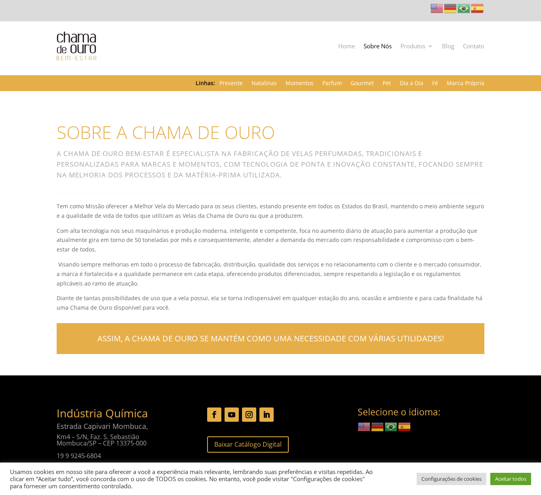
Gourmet (362, 83)
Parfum (332, 83)
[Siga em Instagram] (249, 414)
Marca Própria (465, 83)
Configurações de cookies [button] (451, 478)
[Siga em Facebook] (214, 414)
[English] (437, 7)
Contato (473, 46)
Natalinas (264, 83)
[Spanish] (477, 7)
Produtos (412, 46)
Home (346, 46)
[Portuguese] (464, 7)
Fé (435, 83)
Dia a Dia (411, 83)
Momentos (300, 83)
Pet (387, 83)
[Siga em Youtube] (232, 414)
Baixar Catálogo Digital (248, 444)
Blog (448, 46)
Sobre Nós (378, 46)
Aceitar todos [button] (510, 478)
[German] (450, 7)
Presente (231, 83)
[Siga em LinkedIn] (266, 414)
